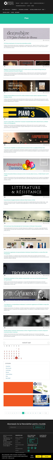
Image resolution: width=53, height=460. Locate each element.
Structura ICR (17, 442)
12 (30, 413)
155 (40, 413)
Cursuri (22, 3)
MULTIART (8, 378)
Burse (12, 12)
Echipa (16, 440)
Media (31, 3)
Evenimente (14, 9)
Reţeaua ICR (7, 9)
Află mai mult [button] (11, 458)
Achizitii (16, 450)
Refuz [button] (38, 456)
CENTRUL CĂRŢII (6, 12)
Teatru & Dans (9, 374)
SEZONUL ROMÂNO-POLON (35, 9)
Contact (28, 5)
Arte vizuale (8, 368)
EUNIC (43, 9)
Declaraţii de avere (19, 448)
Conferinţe (8, 370)
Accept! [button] (46, 456)
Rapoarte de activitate (19, 444)
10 (25, 413)
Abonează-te (39, 427)
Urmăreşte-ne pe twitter (32, 441)
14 (35, 413)
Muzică (7, 372)
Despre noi (26, 3)
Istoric (16, 446)
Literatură (8, 366)
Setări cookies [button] (32, 456)
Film (7, 376)
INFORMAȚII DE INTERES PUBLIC (39, 3)
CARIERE (32, 5)
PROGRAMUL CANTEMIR (23, 9)
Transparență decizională (20, 5)
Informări (17, 12)
